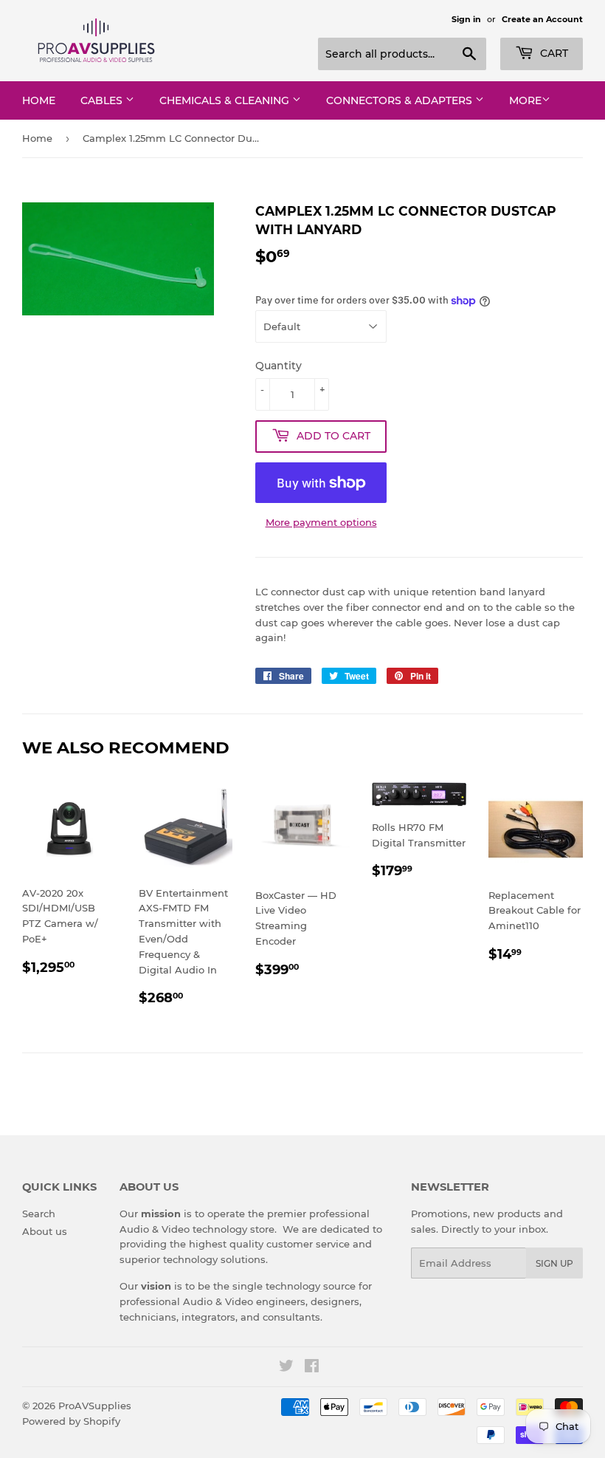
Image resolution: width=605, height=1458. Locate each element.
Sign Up (554, 1263)
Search (38, 1213)
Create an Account (542, 19)
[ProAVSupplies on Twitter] (286, 1368)
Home (38, 100)
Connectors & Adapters (400, 100)
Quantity (278, 365)
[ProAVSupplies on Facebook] (311, 1368)
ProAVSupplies (94, 1405)
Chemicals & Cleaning (225, 100)
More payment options (321, 522)
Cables (102, 100)
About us (44, 1231)
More (525, 100)
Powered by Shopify (71, 1421)
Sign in (466, 19)
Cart (552, 53)
